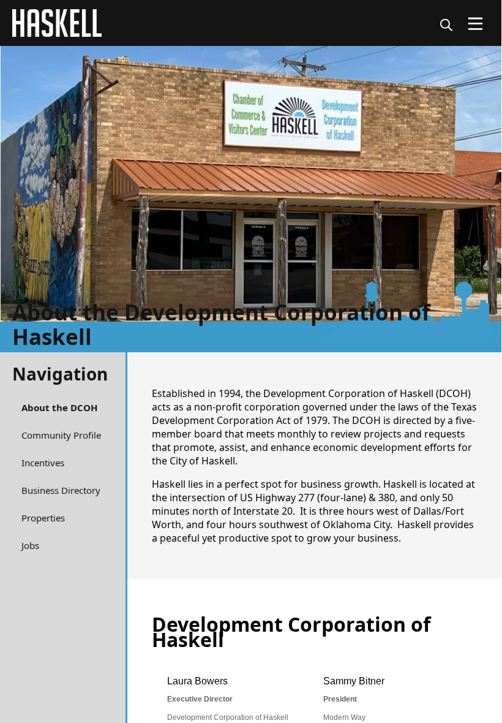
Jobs (30, 545)
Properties (43, 518)
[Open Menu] (475, 23)
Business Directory (60, 490)
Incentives (42, 462)
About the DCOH (59, 407)
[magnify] (446, 24)
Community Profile (61, 435)
